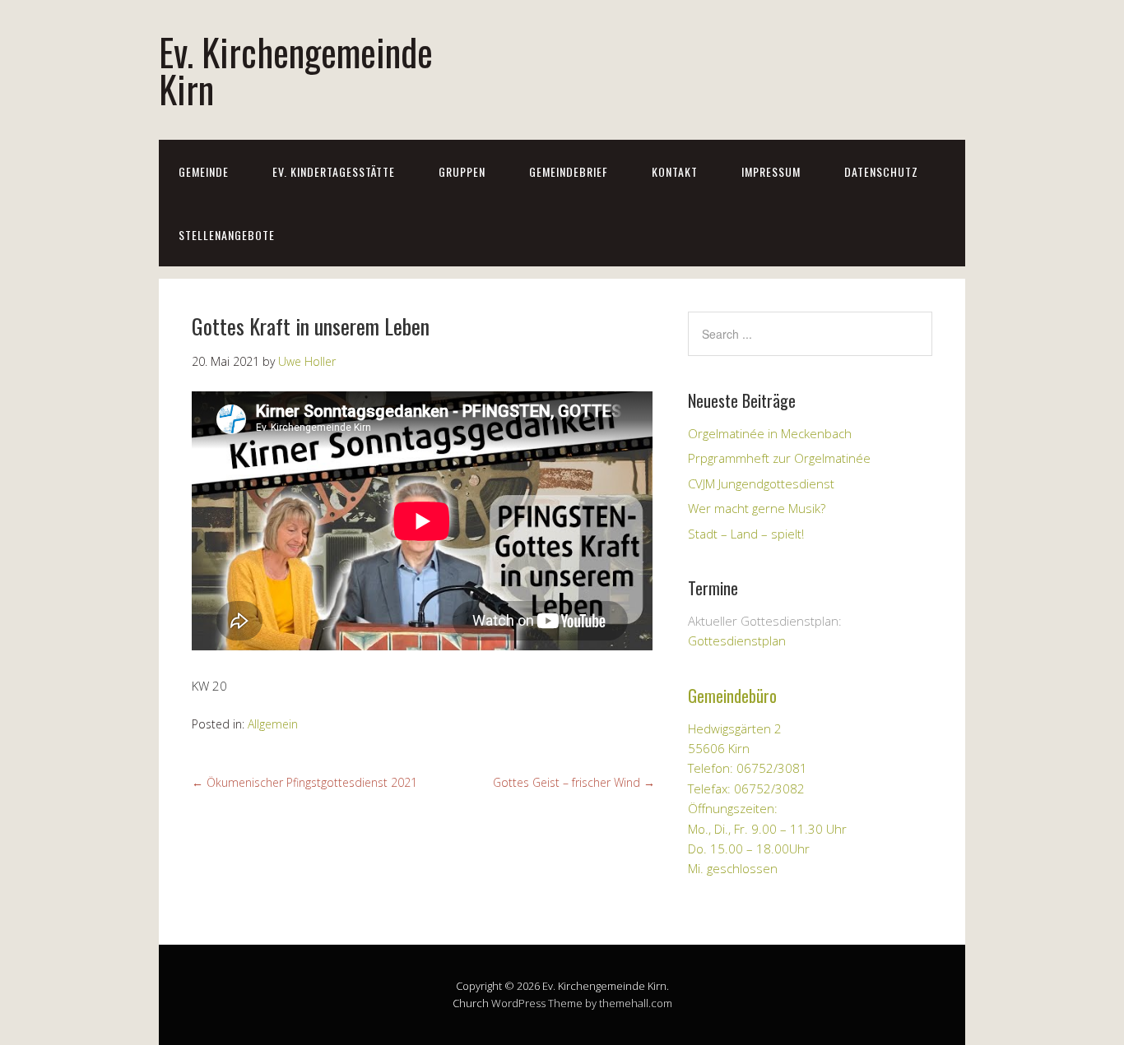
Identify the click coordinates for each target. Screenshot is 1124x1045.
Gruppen (462, 171)
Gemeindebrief (568, 171)
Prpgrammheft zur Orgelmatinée (779, 458)
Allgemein (273, 724)
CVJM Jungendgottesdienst (761, 483)
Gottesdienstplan (737, 640)
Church (471, 1003)
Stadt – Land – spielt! (746, 533)
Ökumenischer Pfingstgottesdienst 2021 (304, 782)
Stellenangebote (227, 234)
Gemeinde (204, 171)
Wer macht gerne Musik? (756, 508)
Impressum (771, 171)
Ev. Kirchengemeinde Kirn (296, 70)
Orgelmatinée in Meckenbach (770, 433)
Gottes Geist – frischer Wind (574, 782)
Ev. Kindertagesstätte (333, 171)
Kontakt (675, 171)
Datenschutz (881, 171)
